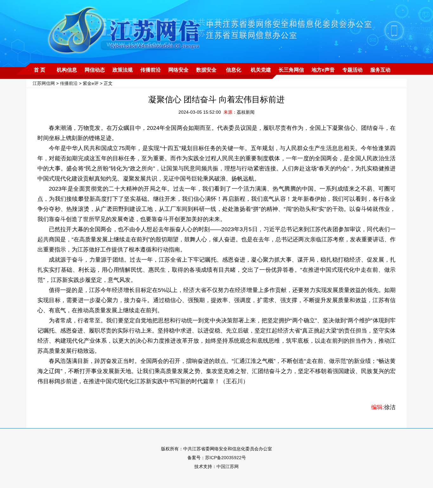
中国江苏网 (228, 466)
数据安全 (206, 70)
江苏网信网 (44, 83)
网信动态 (95, 70)
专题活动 (352, 70)
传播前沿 (150, 70)
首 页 (39, 70)
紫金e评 (91, 83)
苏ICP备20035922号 (225, 457)
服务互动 (380, 70)
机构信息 (67, 70)
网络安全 (178, 70)
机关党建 (261, 70)
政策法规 (123, 70)
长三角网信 (291, 70)
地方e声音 (323, 70)
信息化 (233, 70)
